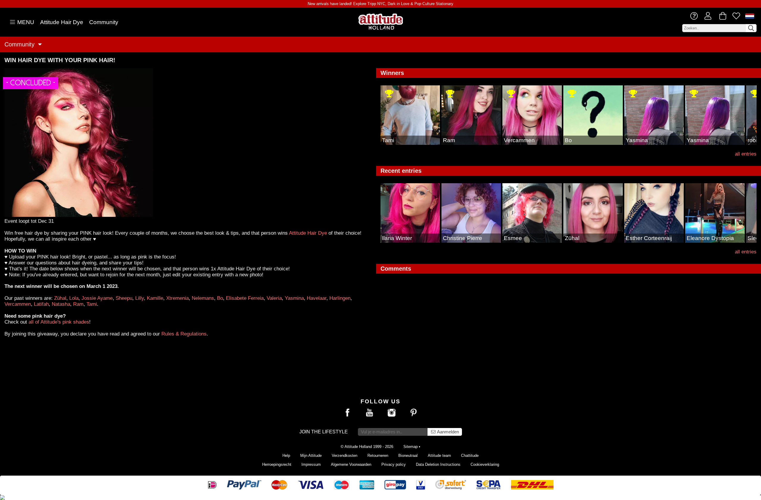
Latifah (41, 304)
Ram (78, 304)
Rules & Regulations (184, 334)
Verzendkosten (344, 455)
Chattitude (470, 455)
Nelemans (203, 298)
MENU (25, 22)
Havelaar (316, 298)
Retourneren (377, 455)
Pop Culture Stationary (433, 3)
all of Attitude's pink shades (59, 322)
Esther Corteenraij (649, 238)
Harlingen (339, 298)
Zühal (60, 298)
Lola (73, 298)
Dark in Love (398, 3)
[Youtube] (369, 412)
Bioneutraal (408, 455)
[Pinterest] (413, 412)
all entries (746, 154)
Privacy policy (393, 464)
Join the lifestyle (323, 431)
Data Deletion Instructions (438, 464)
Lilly (139, 298)
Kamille (155, 298)
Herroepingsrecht (276, 464)
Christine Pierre (462, 238)
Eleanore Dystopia (710, 238)
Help (286, 455)
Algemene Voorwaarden (351, 464)
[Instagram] (391, 412)
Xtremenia (177, 298)
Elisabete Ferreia (245, 298)
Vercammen (17, 304)
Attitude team (439, 455)
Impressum (311, 464)
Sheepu (124, 298)
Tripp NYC (376, 3)
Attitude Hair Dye (61, 22)
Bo (220, 298)
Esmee (513, 238)
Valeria (274, 298)
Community (103, 22)
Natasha (61, 304)
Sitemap (410, 446)
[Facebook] (347, 412)
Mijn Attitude (311, 455)
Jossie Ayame (97, 298)
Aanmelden (447, 432)
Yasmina (294, 298)
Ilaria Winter (397, 238)
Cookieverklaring (485, 464)
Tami (92, 304)
